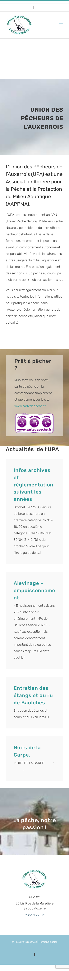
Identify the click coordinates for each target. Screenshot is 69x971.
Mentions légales (48, 941)
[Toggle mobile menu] (61, 22)
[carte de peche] (34, 414)
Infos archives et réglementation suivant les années (33, 484)
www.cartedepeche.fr (30, 406)
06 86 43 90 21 (34, 915)
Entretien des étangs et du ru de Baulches (33, 695)
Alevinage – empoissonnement (34, 590)
